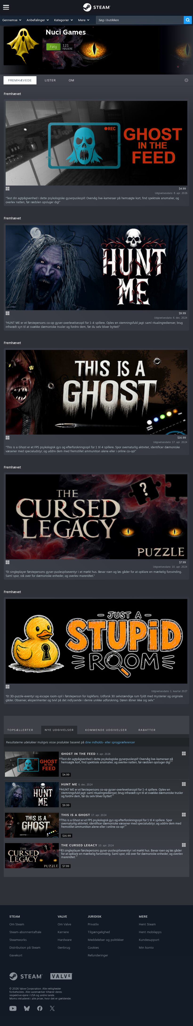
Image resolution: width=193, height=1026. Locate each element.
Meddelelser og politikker (106, 940)
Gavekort (15, 955)
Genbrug (64, 947)
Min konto (146, 947)
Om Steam (16, 924)
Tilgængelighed (99, 932)
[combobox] (140, 20)
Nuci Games (66, 32)
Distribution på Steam (24, 947)
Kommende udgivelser (106, 730)
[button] (12, 20)
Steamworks (18, 940)
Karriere (63, 932)
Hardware (65, 940)
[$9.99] (32, 794)
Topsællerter (20, 730)
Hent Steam (147, 924)
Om (71, 80)
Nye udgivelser (59, 730)
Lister (50, 80)
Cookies (93, 947)
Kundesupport (149, 940)
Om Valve (64, 924)
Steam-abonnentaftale (25, 932)
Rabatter (147, 730)
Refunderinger (98, 955)
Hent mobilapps (150, 932)
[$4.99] (32, 764)
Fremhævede (20, 80)
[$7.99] (32, 855)
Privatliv (93, 924)
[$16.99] (32, 825)
